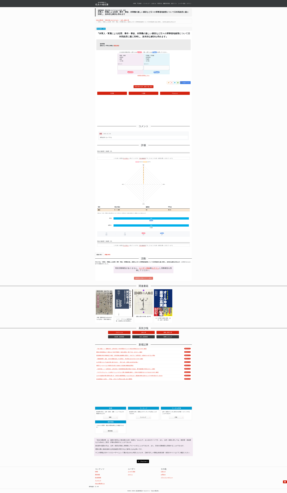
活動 (144, 93)
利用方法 (159, 3)
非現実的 (148, 57)
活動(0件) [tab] (99, 254)
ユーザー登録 (181, 3)
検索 (110, 417)
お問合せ (163, 474)
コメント (120, 64)
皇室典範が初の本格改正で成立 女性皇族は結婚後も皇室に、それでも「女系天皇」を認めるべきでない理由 (125, 355)
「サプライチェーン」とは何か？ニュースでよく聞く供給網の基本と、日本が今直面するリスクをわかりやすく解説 (127, 372)
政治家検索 (98, 477)
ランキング (143, 417)
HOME (134, 3)
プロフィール (119, 332)
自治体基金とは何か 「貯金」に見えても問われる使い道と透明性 (114, 379)
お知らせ (153, 3)
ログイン (189, 3)
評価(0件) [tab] (108, 254)
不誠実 (147, 59)
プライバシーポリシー (167, 477)
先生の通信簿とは (100, 483)
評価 (112, 93)
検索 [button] (140, 3)
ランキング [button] (146, 3)
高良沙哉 (116, 45)
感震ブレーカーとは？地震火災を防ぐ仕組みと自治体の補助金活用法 (114, 365)
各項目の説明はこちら (143, 75)
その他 (121, 61)
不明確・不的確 (150, 55)
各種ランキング (168, 336)
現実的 (121, 57)
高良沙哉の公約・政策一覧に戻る (143, 86)
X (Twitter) (143, 461)
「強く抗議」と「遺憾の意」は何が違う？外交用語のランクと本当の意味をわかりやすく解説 (121, 348)
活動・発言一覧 (168, 332)
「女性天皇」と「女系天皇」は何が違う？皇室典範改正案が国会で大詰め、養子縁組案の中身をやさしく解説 (125, 369)
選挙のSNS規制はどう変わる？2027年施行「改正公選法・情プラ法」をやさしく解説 (119, 352)
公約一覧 (143, 332)
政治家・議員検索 (119, 336)
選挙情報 (167, 3)
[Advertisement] (143, 110)
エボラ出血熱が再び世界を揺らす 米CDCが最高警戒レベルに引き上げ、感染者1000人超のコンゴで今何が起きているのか (129, 375)
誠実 (121, 59)
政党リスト (174, 3)
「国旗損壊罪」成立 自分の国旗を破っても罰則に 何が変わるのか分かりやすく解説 (119, 359)
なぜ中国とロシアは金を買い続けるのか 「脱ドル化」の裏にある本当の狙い (117, 362)
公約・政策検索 (143, 336)
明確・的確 (123, 55)
